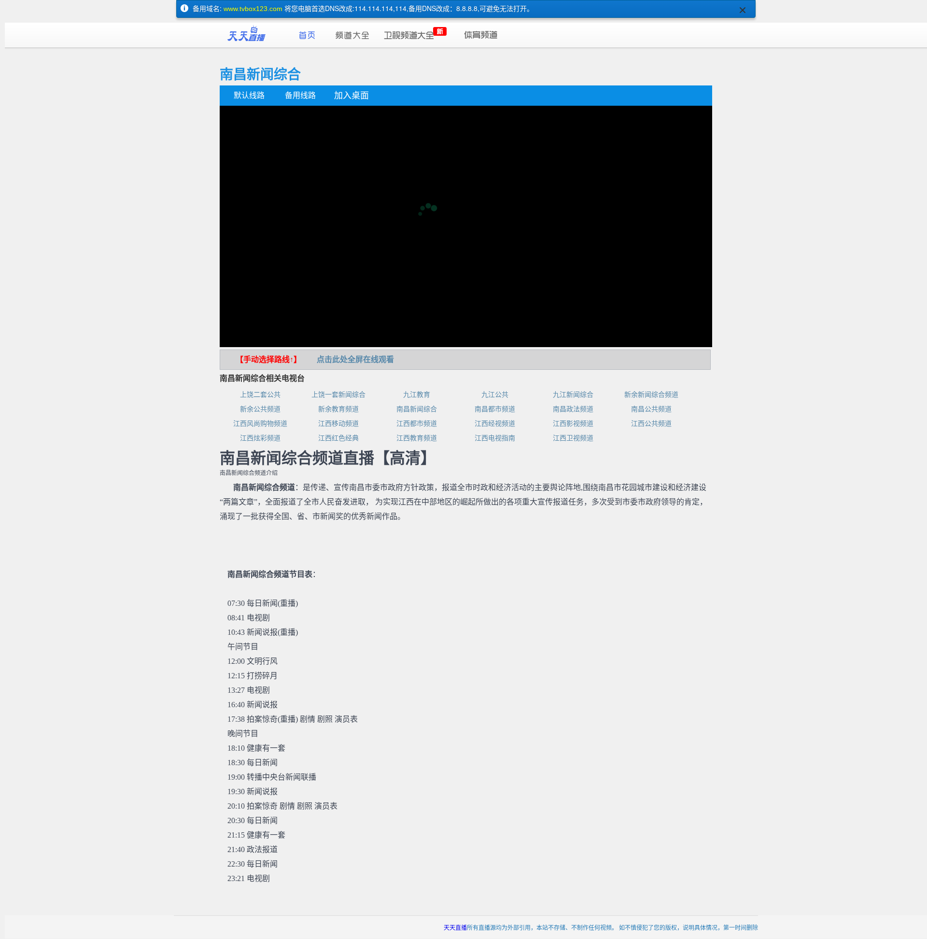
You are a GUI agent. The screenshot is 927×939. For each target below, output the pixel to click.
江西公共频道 (651, 423)
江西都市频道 (416, 423)
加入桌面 (351, 95)
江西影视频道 (573, 423)
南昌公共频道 (651, 409)
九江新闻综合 (573, 394)
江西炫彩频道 (260, 438)
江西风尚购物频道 (260, 423)
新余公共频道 (260, 409)
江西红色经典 (338, 438)
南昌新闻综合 (416, 409)
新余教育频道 (338, 409)
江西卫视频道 (573, 438)
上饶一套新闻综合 (338, 394)
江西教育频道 (416, 438)
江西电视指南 (495, 438)
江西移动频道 (338, 423)
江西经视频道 (495, 423)
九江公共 (494, 394)
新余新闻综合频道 (651, 394)
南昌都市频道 (495, 409)
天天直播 (455, 927)
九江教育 (416, 394)
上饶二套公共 (260, 394)
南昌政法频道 (573, 409)
